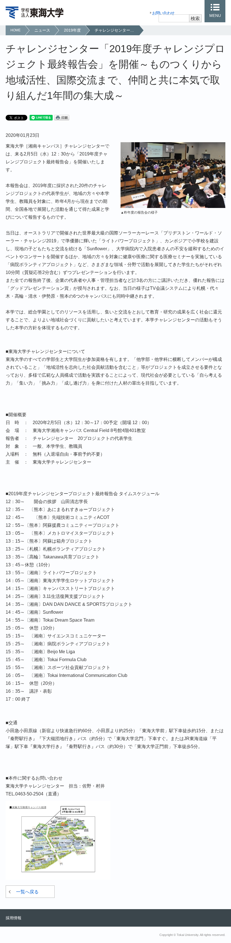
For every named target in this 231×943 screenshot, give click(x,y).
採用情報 (13, 918)
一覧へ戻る (27, 891)
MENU (215, 15)
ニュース (42, 30)
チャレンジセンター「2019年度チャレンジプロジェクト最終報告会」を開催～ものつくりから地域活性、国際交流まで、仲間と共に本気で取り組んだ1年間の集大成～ (117, 30)
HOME (15, 30)
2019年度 (72, 30)
